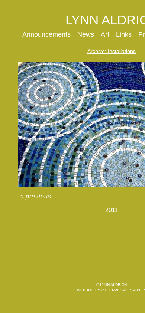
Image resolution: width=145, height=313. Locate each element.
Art (105, 34)
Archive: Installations (111, 51)
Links (124, 34)
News (85, 34)
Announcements (46, 34)
